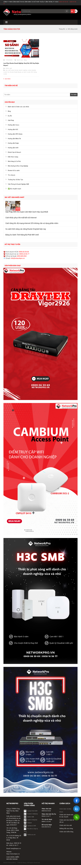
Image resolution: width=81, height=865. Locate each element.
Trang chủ (62, 29)
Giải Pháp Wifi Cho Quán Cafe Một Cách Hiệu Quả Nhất (26, 212)
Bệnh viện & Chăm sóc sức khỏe (18, 107)
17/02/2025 (9, 60)
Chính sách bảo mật (65, 825)
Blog (25, 60)
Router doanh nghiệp (21, 70)
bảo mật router (10, 70)
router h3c (6, 72)
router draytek (32, 70)
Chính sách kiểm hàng (66, 831)
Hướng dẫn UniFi (13, 148)
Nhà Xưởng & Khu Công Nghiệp (18, 166)
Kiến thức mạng (13, 157)
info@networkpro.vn (18, 258)
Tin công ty (11, 175)
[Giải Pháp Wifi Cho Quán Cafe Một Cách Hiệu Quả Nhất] (40, 206)
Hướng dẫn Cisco (13, 125)
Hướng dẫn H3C (13, 129)
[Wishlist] (67, 11)
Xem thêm (7, 79)
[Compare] (72, 11)
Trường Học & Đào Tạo (15, 179)
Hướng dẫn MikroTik (14, 138)
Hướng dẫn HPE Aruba (15, 134)
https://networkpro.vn (13, 854)
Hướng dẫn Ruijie (13, 143)
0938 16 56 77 (13, 845)
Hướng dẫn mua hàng (66, 828)
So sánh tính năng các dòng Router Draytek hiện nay (25, 229)
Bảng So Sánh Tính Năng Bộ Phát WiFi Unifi (22, 235)
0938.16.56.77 (24, 254)
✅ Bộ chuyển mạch (14, 189)
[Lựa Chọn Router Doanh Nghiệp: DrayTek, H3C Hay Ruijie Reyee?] (21, 48)
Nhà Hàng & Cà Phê (14, 161)
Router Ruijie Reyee (15, 72)
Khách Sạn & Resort (14, 152)
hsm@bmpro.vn (16, 848)
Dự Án (10, 116)
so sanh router (26, 72)
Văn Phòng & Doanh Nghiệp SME (18, 184)
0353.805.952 (22, 256)
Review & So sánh (14, 170)
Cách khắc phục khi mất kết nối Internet (21, 218)
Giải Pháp (11, 120)
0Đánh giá (8, 68)
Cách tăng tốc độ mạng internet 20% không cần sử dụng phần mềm (31, 223)
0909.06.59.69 (24, 252)
